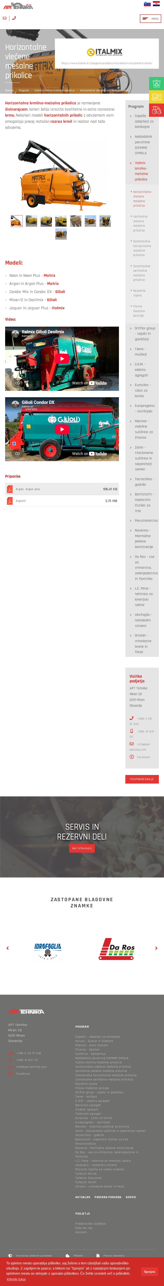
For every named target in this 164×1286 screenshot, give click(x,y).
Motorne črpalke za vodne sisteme (99, 1169)
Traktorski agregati (88, 1114)
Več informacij (82, 848)
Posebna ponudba (108, 1197)
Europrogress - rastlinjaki (145, 408)
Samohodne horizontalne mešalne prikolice (142, 248)
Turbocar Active (86, 1174)
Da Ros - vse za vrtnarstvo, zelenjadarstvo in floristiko (146, 567)
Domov (9, 90)
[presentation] (7, 948)
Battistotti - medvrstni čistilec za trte (144, 502)
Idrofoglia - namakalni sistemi (143, 620)
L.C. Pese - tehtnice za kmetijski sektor (144, 596)
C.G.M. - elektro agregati (141, 370)
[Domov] (82, 5)
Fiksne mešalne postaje (139, 311)
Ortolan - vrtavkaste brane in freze (143, 643)
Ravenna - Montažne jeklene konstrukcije (144, 538)
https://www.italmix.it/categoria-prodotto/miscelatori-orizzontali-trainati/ (106, 63)
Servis (131, 1197)
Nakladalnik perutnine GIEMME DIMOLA (143, 145)
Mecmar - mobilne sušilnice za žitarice (144, 429)
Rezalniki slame (139, 293)
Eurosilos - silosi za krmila (143, 390)
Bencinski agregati (88, 1105)
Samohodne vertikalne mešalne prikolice (141, 273)
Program (24, 90)
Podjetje (82, 1214)
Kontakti (81, 1232)
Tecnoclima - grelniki (144, 482)
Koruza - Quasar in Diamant (94, 1041)
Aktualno (82, 1197)
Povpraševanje (142, 779)
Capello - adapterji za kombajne (144, 121)
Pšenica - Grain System (91, 1045)
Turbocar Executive (88, 1178)
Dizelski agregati (87, 1109)
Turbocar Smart (86, 1182)
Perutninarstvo (146, 520)
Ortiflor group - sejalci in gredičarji (145, 334)
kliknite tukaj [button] (16, 1279)
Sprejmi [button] (149, 1271)
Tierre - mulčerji (141, 352)
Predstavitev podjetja (90, 1224)
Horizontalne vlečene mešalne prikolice (142, 199)
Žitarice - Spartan (87, 1050)
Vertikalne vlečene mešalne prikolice (140, 223)
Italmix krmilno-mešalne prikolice (54, 90)
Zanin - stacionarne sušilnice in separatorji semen (144, 458)
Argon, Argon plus (28, 489)
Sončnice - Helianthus (90, 1054)
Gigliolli (21, 501)
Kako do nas (83, 1228)
